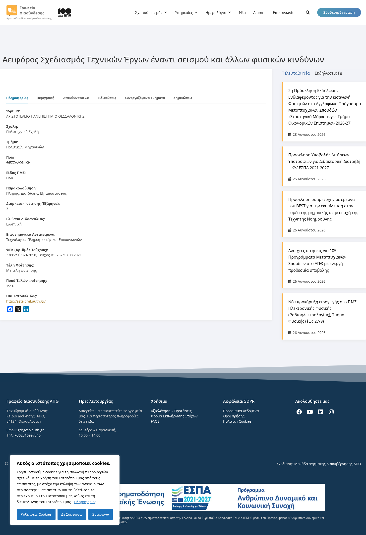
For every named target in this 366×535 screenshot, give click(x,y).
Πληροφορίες (85, 501)
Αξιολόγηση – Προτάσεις (171, 410)
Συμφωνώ (100, 514)
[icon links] (308, 12)
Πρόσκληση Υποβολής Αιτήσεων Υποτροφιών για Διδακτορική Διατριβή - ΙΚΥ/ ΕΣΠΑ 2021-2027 (324, 161)
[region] (65, 490)
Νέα (242, 12)
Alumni (259, 12)
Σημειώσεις (183, 97)
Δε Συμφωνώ (71, 514)
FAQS (155, 421)
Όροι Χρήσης (233, 416)
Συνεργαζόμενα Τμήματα (145, 97)
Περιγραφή (46, 97)
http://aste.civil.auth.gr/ (26, 301)
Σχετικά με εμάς (148, 12)
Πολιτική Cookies (237, 421)
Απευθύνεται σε (76, 97)
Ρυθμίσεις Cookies (36, 514)
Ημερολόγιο (215, 12)
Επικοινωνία (284, 12)
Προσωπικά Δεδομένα (241, 410)
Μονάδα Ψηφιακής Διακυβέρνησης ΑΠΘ (327, 463)
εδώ (91, 421)
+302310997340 (28, 435)
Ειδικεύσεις (107, 97)
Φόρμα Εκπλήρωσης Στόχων (174, 416)
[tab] (298, 73)
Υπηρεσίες (184, 12)
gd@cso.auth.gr (31, 430)
